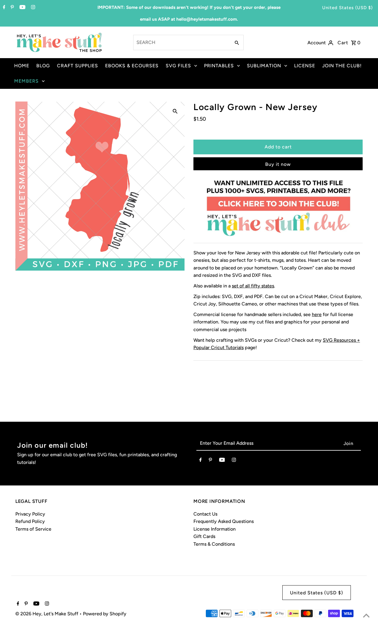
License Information (214, 529)
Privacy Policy (30, 514)
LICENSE (304, 65)
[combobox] (181, 42)
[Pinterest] (11, 8)
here (317, 314)
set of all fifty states (253, 286)
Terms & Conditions (214, 544)
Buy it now (278, 164)
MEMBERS (26, 81)
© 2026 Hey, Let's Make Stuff (47, 613)
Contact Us (205, 514)
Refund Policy (30, 521)
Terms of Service (33, 529)
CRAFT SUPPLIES (77, 65)
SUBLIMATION (264, 65)
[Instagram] (32, 8)
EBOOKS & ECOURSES (132, 65)
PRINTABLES (219, 65)
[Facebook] (3, 8)
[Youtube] (21, 8)
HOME (21, 65)
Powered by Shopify (104, 613)
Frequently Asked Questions (223, 521)
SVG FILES (178, 65)
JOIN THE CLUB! (342, 65)
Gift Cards (204, 536)
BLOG (43, 65)
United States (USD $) (347, 7)
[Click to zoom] (175, 110)
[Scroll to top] (366, 616)
